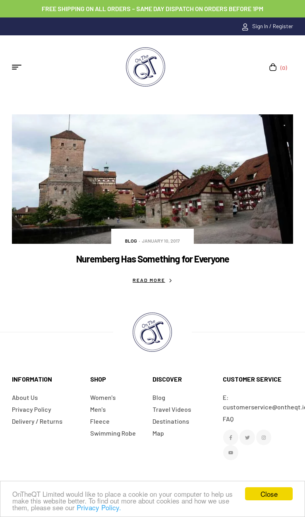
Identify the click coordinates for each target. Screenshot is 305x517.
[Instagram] (263, 437)
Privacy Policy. (99, 507)
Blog (131, 240)
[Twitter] (247, 437)
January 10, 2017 (161, 240)
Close (269, 494)
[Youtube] (230, 452)
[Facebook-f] (230, 437)
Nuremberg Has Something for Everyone (152, 258)
